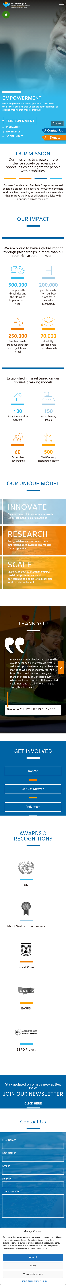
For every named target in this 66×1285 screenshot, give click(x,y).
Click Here (33, 1103)
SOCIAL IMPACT (14, 136)
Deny (33, 1266)
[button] (61, 667)
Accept (33, 1257)
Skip (55, 123)
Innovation (13, 127)
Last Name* (9, 1153)
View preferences (33, 1274)
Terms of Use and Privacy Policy (33, 1281)
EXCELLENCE (13, 132)
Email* (6, 1166)
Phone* (6, 1179)
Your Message (10, 1191)
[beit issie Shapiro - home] (16, 4)
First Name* (9, 1140)
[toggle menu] (61, 4)
